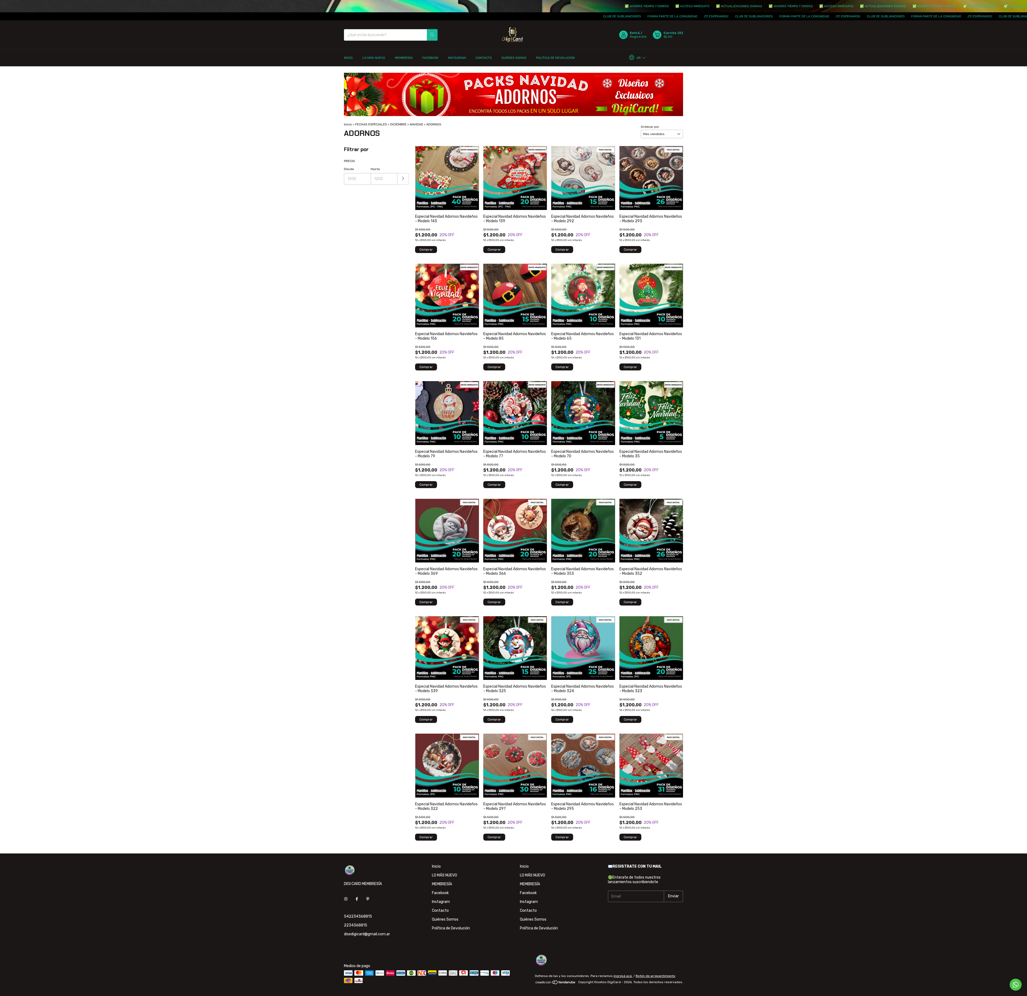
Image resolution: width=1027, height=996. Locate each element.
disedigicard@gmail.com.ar (367, 934)
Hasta (375, 169)
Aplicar (403, 179)
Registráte (638, 37)
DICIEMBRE (398, 124)
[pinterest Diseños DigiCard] (368, 899)
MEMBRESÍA (404, 58)
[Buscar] (432, 35)
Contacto (484, 58)
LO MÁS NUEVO (373, 58)
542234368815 (358, 916)
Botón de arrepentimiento (655, 976)
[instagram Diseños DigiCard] (346, 899)
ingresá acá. (623, 976)
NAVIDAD (416, 124)
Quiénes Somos (513, 58)
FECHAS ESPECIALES (371, 124)
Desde (349, 169)
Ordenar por (650, 127)
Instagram (457, 58)
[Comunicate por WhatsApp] (1016, 985)
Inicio (348, 58)
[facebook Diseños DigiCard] (357, 899)
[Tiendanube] (555, 983)
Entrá (635, 33)
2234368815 (355, 925)
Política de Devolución (555, 58)
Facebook (430, 58)
